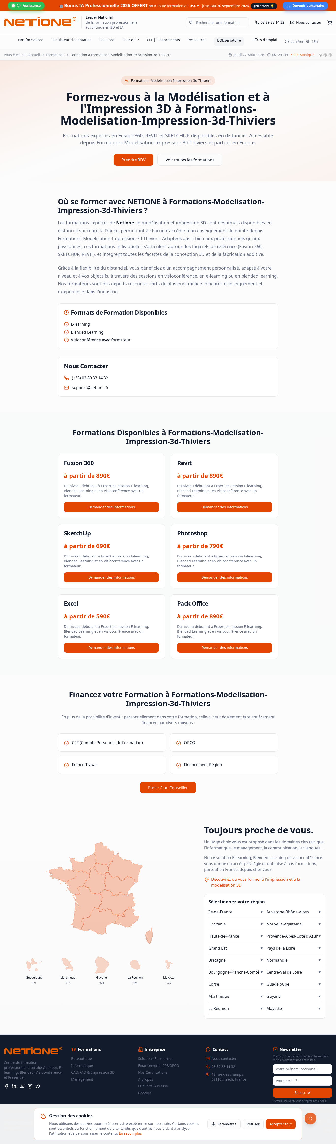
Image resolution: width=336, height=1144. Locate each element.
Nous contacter (224, 1058)
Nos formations (31, 39)
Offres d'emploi (264, 39)
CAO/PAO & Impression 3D (93, 1072)
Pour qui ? (130, 39)
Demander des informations (111, 507)
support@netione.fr (90, 387)
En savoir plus (130, 1133)
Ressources (197, 39)
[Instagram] (30, 1086)
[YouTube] (22, 1086)
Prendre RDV (134, 159)
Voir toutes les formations (190, 159)
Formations (55, 54)
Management (82, 1079)
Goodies (145, 1093)
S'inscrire (302, 1092)
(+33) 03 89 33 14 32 (90, 378)
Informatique (82, 1065)
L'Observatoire (229, 40)
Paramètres (226, 1124)
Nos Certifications (152, 1072)
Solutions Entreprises (155, 1058)
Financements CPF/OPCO (158, 1065)
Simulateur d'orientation (71, 39)
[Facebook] (6, 1086)
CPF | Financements (163, 39)
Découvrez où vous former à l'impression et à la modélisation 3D (255, 882)
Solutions (107, 39)
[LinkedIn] (14, 1086)
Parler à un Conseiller (168, 787)
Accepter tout (281, 1124)
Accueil (34, 54)
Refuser (253, 1124)
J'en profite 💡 (264, 6)
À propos (145, 1079)
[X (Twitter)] (37, 1086)
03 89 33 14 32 (223, 1066)
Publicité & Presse (153, 1086)
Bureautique (81, 1058)
